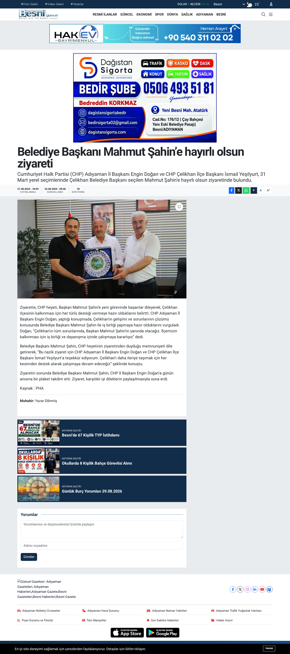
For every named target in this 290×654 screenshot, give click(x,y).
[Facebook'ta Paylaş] (231, 190)
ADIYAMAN (204, 14)
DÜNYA (172, 14)
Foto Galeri (30, 4)
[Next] (269, 589)
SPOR (159, 14)
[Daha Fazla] (254, 190)
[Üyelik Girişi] (269, 4)
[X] (240, 589)
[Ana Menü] (271, 14)
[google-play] (162, 632)
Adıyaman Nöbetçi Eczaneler (41, 610)
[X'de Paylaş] (238, 190)
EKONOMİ (144, 14)
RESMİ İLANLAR (105, 14)
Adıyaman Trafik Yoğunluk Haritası (239, 610)
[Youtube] (262, 589)
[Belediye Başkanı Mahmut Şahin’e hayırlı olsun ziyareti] (101, 249)
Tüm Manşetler (96, 620)
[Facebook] (233, 589)
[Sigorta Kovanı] (145, 98)
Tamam (269, 648)
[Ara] (263, 14)
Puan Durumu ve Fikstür (37, 620)
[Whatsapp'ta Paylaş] (246, 190)
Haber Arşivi (224, 620)
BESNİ (221, 14)
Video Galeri (56, 4)
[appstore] (128, 632)
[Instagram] (247, 589)
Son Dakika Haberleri (165, 620)
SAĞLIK (187, 14)
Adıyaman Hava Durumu (103, 610)
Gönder (29, 557)
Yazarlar (78, 4)
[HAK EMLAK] (145, 33)
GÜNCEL (126, 14)
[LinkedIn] (255, 589)
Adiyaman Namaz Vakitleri (169, 610)
